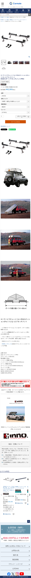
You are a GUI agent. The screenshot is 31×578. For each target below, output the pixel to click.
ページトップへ (28, 521)
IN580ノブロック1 (7, 344)
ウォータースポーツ (22, 19)
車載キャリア (13, 19)
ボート (2, 21)
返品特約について (5, 126)
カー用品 (7, 17)
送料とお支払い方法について (15, 546)
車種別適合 (4, 104)
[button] (1, 495)
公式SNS (15, 568)
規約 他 (15, 555)
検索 (29, 14)
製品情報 (15, 559)
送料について (4, 98)
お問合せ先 (15, 550)
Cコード (3, 109)
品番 (2, 93)
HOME (2, 17)
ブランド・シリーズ (15, 564)
